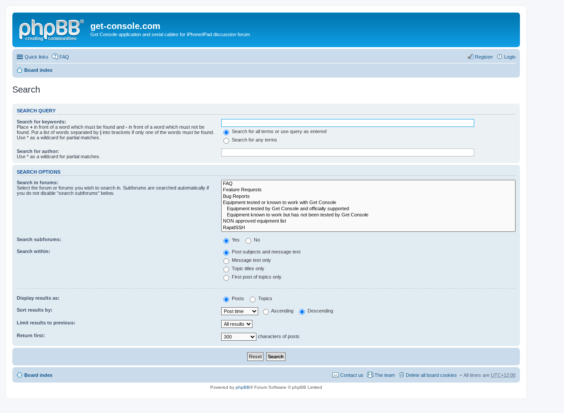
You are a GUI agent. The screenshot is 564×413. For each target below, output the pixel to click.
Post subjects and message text (265, 251)
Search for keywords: (41, 121)
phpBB (243, 387)
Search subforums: (39, 239)
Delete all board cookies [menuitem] (431, 375)
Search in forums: (37, 182)
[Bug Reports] (368, 196)
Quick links (36, 57)
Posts (237, 298)
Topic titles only (247, 268)
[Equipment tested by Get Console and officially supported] (368, 209)
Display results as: (38, 298)
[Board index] (52, 29)
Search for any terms (253, 139)
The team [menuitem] (385, 375)
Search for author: (38, 151)
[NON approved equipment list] (368, 221)
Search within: (33, 251)
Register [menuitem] (484, 57)
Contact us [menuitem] (352, 375)
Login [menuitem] (510, 57)
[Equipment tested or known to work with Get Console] (368, 203)
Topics (264, 298)
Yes (235, 239)
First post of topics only (256, 276)
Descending (319, 310)
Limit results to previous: (46, 322)
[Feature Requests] (368, 190)
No (256, 239)
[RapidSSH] (368, 228)
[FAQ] (368, 184)
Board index (38, 70)
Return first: (31, 335)
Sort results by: (34, 310)
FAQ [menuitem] (64, 57)
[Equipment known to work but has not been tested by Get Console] (368, 215)
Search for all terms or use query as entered (278, 131)
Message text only (250, 260)
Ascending (281, 310)
